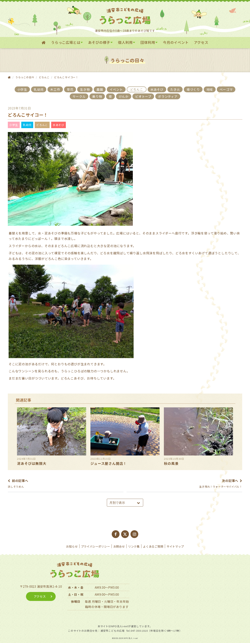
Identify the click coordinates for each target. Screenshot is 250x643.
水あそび (156, 89)
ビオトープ (143, 96)
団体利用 (147, 42)
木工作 (55, 89)
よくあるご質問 (153, 546)
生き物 (85, 89)
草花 (70, 89)
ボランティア (168, 96)
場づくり (193, 89)
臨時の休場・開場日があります (106, 606)
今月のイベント (176, 42)
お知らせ (72, 546)
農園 (99, 89)
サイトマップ (175, 546)
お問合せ (119, 546)
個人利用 (125, 42)
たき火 (175, 89)
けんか (124, 96)
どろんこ (44, 77)
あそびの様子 (99, 42)
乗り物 (97, 96)
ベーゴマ (226, 89)
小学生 (22, 89)
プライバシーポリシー (95, 546)
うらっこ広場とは (65, 42)
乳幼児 (39, 89)
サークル (79, 96)
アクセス (201, 42)
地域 (209, 89)
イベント (116, 89)
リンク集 (134, 546)
